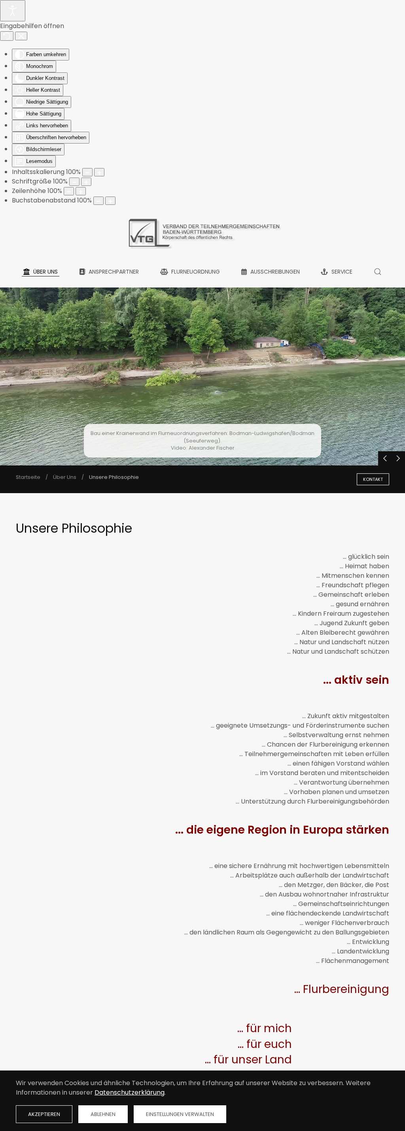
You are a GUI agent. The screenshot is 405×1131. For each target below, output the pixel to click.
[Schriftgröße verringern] (74, 182)
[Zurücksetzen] (6, 36)
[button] (377, 271)
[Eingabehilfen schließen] (21, 36)
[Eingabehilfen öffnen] (12, 10)
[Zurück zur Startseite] (202, 231)
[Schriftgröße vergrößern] (86, 182)
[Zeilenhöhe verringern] (69, 191)
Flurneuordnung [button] (195, 272)
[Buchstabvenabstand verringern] (98, 201)
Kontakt (373, 479)
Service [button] (341, 272)
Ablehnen (103, 1114)
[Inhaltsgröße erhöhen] (99, 172)
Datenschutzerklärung (130, 1092)
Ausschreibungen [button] (275, 272)
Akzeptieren (44, 1114)
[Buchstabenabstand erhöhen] (110, 201)
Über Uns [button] (45, 272)
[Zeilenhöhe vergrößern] (81, 191)
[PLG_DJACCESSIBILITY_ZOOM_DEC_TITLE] (87, 172)
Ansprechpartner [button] (114, 272)
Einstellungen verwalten (180, 1114)
